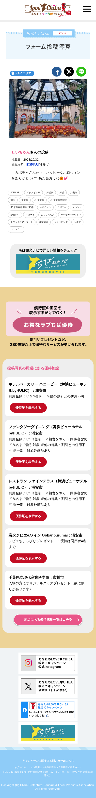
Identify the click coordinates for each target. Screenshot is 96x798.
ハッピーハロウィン (71, 214)
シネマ (77, 222)
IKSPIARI (32, 164)
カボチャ (61, 207)
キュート (30, 214)
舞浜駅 (50, 192)
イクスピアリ (33, 192)
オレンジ (77, 207)
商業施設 (43, 222)
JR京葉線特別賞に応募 (22, 207)
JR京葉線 (39, 200)
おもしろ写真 (47, 214)
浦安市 (73, 192)
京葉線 (24, 200)
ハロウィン (45, 207)
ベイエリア (23, 73)
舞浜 (62, 192)
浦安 (13, 200)
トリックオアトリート (22, 222)
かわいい (15, 214)
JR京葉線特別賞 (58, 200)
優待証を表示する (28, 407)
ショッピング (61, 222)
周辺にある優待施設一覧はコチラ (48, 619)
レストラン (16, 229)
